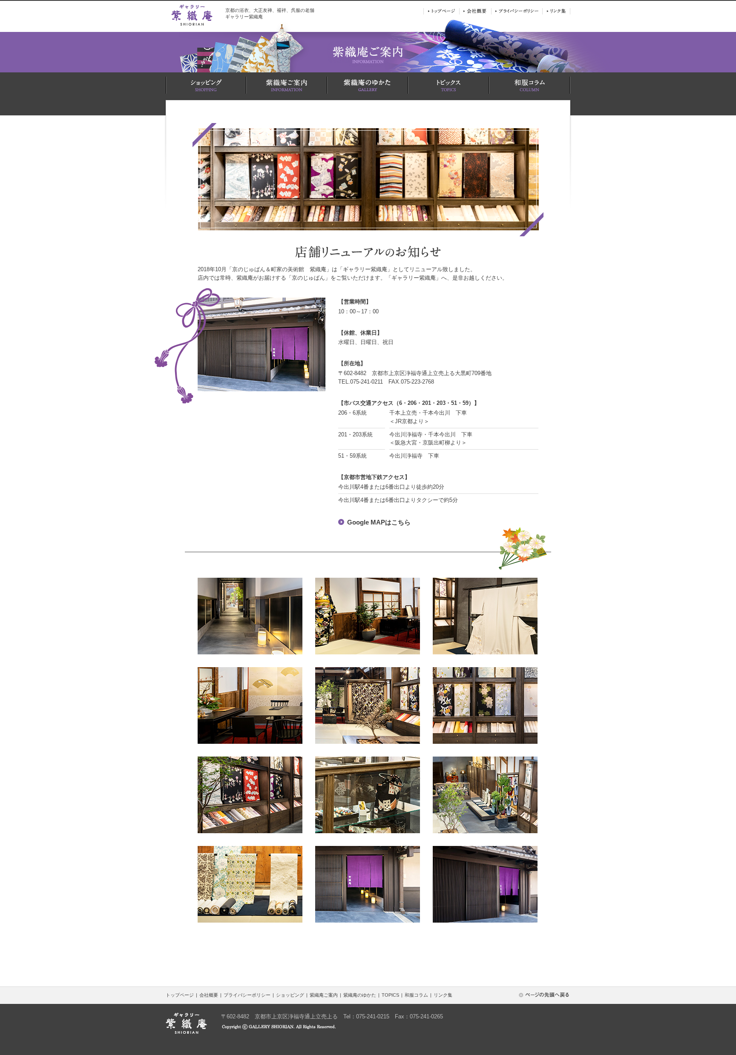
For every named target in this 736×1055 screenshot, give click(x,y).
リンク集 (443, 995)
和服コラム (416, 995)
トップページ (180, 995)
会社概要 (208, 995)
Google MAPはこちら (379, 522)
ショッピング (290, 995)
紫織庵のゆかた (359, 995)
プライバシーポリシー (247, 995)
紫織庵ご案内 (324, 995)
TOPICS (390, 995)
